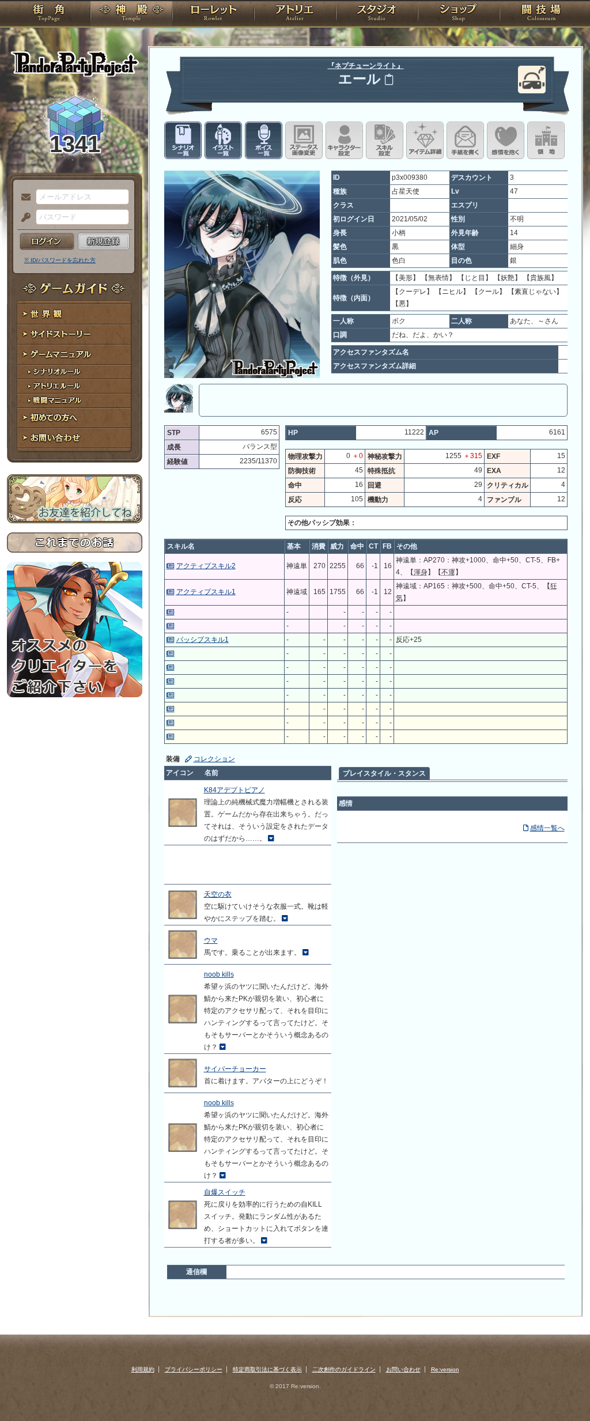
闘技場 (541, 14)
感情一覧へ (547, 828)
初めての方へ (74, 418)
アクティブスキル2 (206, 566)
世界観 (74, 314)
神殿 (131, 14)
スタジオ (377, 14)
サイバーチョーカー (235, 1069)
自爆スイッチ (224, 1192)
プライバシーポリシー (193, 1369)
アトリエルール (74, 386)
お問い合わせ (74, 438)
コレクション (214, 759)
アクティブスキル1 (206, 592)
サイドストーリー (74, 334)
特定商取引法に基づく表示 (267, 1369)
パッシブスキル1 (202, 640)
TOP (48, 14)
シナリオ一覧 (183, 140)
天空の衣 (218, 894)
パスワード (23, 217)
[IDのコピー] (389, 79)
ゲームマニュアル (74, 355)
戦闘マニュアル (74, 401)
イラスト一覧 (223, 140)
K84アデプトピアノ (234, 790)
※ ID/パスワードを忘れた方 (60, 260)
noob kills (219, 974)
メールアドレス (23, 197)
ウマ (211, 940)
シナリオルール (74, 372)
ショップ (459, 14)
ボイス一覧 (263, 140)
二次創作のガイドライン (344, 1369)
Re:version (445, 1369)
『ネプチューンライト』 (366, 66)
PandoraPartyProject (74, 63)
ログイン (47, 241)
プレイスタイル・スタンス (384, 773)
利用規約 (142, 1369)
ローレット (213, 14)
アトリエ (295, 14)
